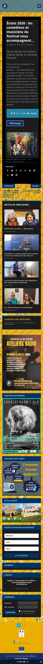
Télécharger (15, 123)
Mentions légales (21, 658)
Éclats (30, 159)
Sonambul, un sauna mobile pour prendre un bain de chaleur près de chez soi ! (21, 255)
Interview (30, 45)
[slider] (32, 113)
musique (15, 162)
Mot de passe (9, 607)
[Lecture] (11, 113)
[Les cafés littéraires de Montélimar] (21, 296)
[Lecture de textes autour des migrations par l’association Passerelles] (21, 269)
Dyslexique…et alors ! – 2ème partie (18, 229)
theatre (22, 162)
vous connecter (18, 323)
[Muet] (28, 113)
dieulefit (23, 159)
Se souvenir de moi (28, 611)
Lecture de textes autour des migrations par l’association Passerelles (20, 281)
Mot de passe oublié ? (26, 613)
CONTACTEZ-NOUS (21, 589)
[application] (22, 113)
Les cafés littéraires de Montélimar (18, 307)
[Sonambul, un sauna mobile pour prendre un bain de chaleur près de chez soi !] (21, 242)
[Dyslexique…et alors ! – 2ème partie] (21, 217)
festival (8, 162)
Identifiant (8, 603)
